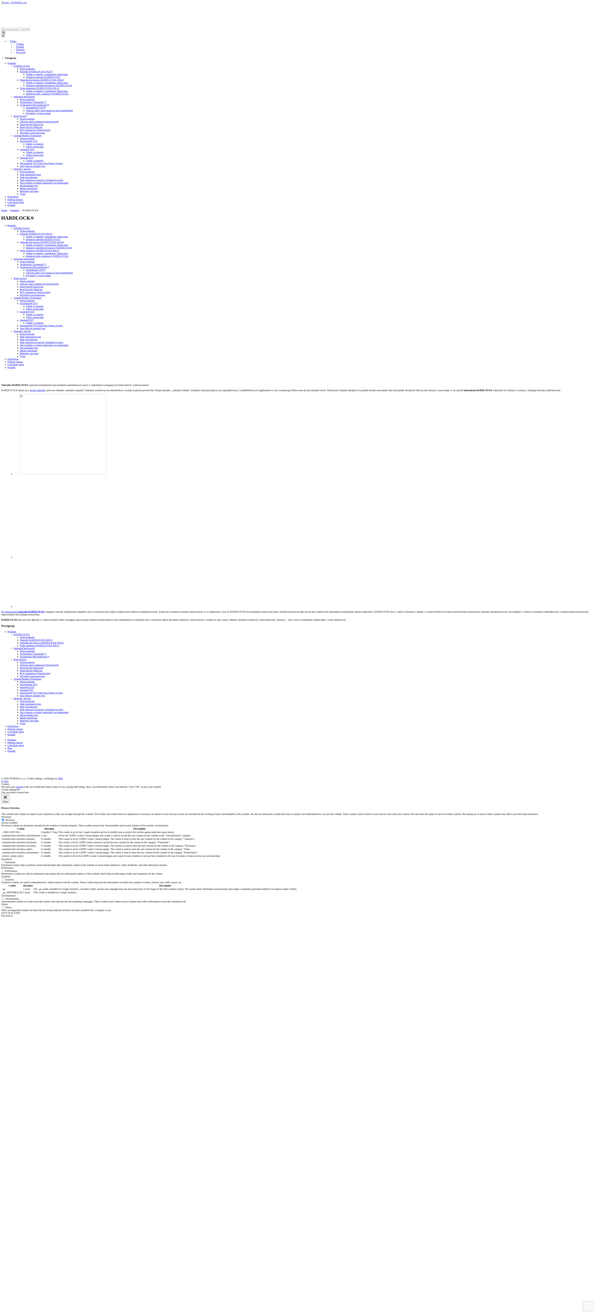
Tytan (22, 194)
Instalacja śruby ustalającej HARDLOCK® (47, 94)
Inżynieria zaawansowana (32, 133)
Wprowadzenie (27, 69)
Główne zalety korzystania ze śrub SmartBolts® (49, 110)
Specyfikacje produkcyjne (32, 166)
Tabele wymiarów (35, 144)
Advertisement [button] (8, 895)
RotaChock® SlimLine (31, 127)
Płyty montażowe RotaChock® (35, 130)
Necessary (10, 820)
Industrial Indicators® (24, 96)
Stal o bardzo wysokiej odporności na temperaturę (44, 183)
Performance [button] (7, 868)
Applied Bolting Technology (28, 135)
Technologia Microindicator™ (34, 105)
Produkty (11, 63)
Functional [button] (6, 859)
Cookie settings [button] (34, 778)
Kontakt (11, 205)
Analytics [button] (6, 876)
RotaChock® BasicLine (31, 124)
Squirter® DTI (27, 149)
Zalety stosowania (35, 146)
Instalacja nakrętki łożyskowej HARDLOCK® (49, 85)
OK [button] (18, 789)
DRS (60, 778)
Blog (9, 748)
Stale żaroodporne (28, 177)
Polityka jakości (15, 199)
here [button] (26, 792)
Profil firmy (13, 196)
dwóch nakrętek (37, 390)
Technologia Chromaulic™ (33, 102)
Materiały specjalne (29, 191)
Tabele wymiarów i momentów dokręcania (47, 74)
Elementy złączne (22, 169)
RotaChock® (20, 116)
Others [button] (4, 904)
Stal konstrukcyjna (29, 185)
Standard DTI (26, 158)
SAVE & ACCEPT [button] (10, 913)
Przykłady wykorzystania (38, 113)
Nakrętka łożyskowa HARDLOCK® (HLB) (42, 80)
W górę (5, 781)
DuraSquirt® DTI (28, 141)
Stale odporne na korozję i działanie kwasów (41, 180)
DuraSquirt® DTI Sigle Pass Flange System (41, 163)
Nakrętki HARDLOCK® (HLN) (36, 71)
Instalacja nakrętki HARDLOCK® (43, 77)
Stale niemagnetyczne (30, 174)
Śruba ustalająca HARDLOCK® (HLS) (39, 88)
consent (19, 787)
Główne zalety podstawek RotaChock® (39, 121)
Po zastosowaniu (23, 611)
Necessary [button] (6, 817)
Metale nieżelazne (28, 188)
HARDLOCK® (22, 66)
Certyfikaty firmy (15, 202)
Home (4, 210)
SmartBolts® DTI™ (36, 107)
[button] (11, 41)
